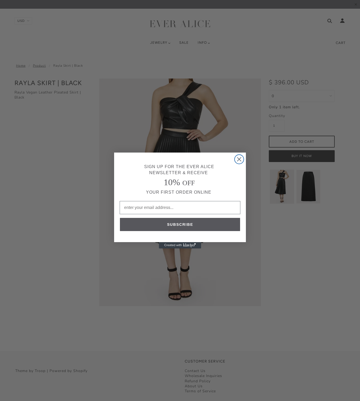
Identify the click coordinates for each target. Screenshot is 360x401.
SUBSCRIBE (180, 224)
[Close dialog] (239, 159)
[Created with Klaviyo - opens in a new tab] (180, 245)
